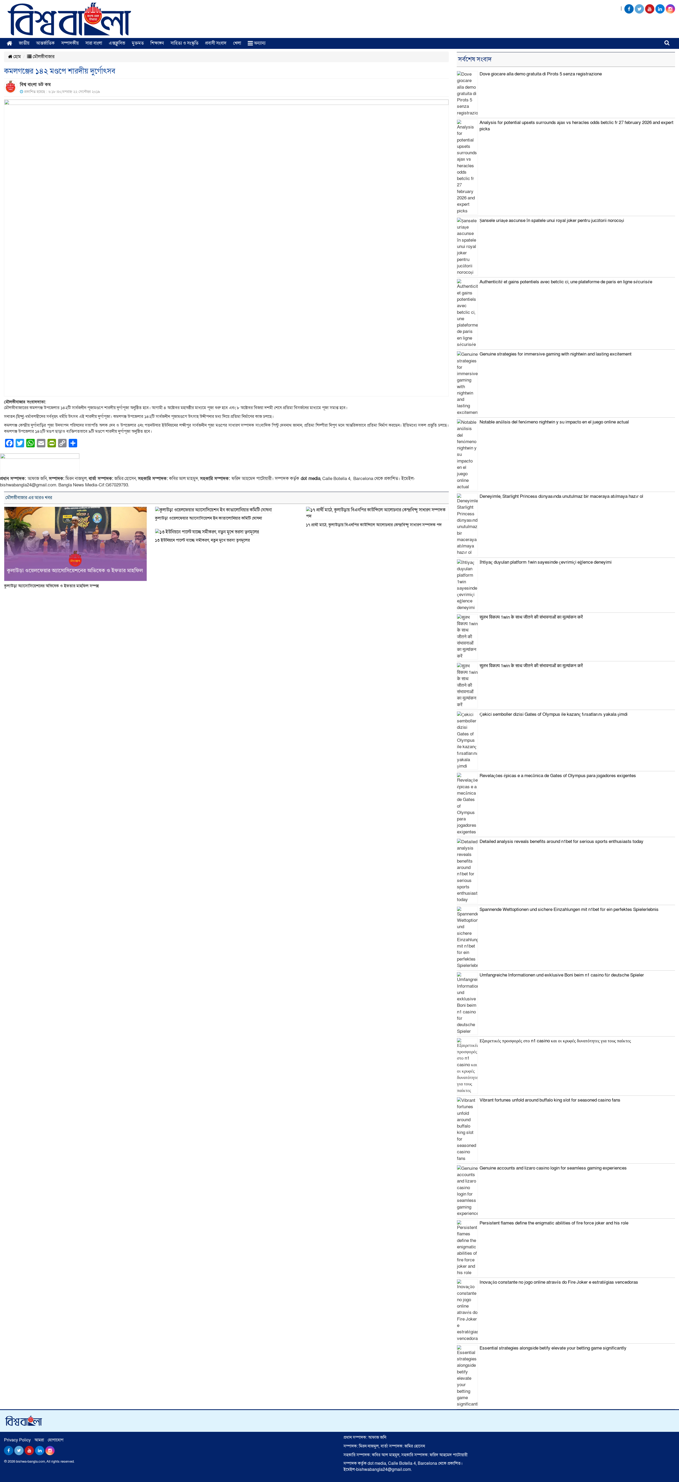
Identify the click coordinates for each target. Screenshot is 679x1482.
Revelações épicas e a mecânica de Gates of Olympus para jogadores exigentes (558, 776)
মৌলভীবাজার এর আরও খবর (28, 498)
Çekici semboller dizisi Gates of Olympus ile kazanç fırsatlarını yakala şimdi (554, 714)
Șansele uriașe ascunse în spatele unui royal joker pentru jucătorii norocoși (552, 220)
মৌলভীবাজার (43, 57)
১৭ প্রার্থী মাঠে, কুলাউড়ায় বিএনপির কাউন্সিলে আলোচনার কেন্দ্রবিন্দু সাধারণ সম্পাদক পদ (374, 525)
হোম (16, 57)
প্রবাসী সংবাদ (216, 43)
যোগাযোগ (55, 1440)
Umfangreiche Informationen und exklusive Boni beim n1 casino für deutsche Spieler (562, 975)
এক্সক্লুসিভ (117, 43)
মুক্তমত (138, 43)
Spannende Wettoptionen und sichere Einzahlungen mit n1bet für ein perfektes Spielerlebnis (569, 909)
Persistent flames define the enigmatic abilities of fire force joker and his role (554, 1223)
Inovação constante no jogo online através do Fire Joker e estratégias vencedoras (559, 1282)
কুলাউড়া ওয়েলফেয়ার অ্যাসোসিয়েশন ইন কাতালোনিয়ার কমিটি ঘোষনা (208, 518)
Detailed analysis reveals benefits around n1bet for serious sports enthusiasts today (561, 841)
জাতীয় (24, 43)
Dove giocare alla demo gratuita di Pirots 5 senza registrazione (541, 74)
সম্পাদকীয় (70, 43)
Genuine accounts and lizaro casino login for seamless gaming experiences (553, 1168)
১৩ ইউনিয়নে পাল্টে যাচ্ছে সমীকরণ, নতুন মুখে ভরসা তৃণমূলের (202, 540)
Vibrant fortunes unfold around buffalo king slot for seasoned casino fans (550, 1100)
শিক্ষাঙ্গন (157, 43)
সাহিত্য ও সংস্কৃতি (184, 43)
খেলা (237, 43)
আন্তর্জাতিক (45, 43)
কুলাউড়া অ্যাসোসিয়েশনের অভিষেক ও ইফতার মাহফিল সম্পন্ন (51, 586)
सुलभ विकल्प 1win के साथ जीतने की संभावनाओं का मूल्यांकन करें (531, 617)
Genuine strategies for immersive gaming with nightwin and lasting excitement (556, 354)
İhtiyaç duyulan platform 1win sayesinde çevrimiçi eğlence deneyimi (546, 562)
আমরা (39, 1440)
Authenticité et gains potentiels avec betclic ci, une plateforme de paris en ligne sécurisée (566, 282)
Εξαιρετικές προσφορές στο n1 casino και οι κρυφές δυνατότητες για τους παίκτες (555, 1041)
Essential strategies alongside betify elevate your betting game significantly (553, 1348)
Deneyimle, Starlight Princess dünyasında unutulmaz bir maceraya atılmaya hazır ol (561, 496)
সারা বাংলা (93, 43)
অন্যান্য (259, 43)
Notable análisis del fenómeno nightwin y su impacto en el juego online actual (554, 422)
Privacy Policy (17, 1440)
